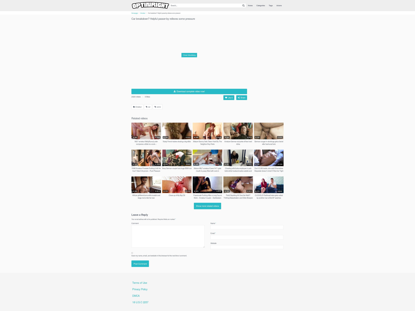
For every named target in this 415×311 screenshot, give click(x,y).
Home (250, 5)
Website (213, 243)
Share (242, 97)
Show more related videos (207, 205)
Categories (260, 5)
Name (213, 223)
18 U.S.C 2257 (140, 302)
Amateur (142, 13)
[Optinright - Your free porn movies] (150, 5)
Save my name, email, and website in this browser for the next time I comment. (159, 255)
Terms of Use (139, 282)
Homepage (134, 13)
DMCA (136, 295)
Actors (279, 5)
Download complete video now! (190, 91)
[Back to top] (409, 304)
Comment (135, 223)
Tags (271, 5)
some (158, 107)
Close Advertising (189, 55)
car (149, 107)
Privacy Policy (139, 289)
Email (213, 233)
